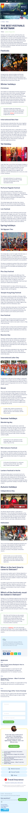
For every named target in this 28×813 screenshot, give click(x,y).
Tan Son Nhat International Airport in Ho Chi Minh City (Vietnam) (15, 757)
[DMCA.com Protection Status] (5, 811)
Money (15, 775)
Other (7, 21)
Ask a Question (14, 746)
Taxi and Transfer (15, 772)
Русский (18, 1)
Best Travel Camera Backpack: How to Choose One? (12, 665)
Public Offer (3, 807)
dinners (12, 113)
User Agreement (4, 806)
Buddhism (11, 627)
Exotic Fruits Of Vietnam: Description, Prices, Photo (13, 752)
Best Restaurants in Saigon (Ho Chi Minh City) (14, 755)
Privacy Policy (4, 804)
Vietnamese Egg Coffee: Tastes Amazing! (13, 690)
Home (3, 21)
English (10, 1)
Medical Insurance (15, 768)
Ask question (22, 799)
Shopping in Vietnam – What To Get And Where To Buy (13, 679)
